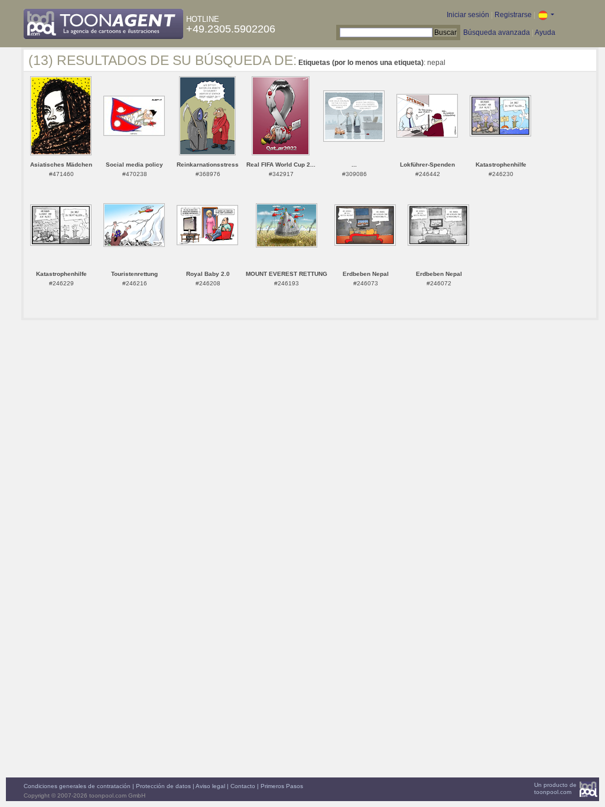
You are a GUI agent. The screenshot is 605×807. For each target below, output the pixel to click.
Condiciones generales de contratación (77, 786)
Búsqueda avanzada (496, 32)
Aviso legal (210, 786)
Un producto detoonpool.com (555, 788)
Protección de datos (163, 786)
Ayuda (545, 32)
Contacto (242, 786)
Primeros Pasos (282, 786)
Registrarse (513, 15)
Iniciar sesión (468, 15)
